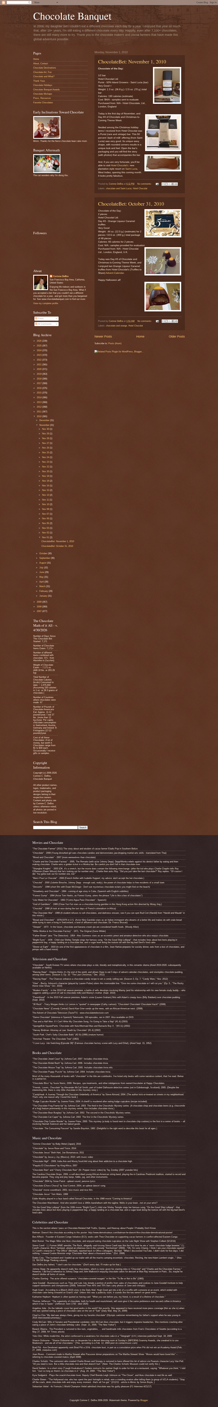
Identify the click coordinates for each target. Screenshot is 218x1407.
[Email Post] (157, 184)
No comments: (144, 184)
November (44, 425)
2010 (39, 416)
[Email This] (163, 184)
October (43, 553)
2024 (39, 350)
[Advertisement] (58, 203)
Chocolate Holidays (42, 85)
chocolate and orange (116, 325)
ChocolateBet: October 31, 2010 (131, 203)
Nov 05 (46, 523)
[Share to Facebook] (173, 184)
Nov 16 (46, 485)
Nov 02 (46, 532)
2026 (39, 341)
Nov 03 (46, 528)
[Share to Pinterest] (176, 184)
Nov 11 (46, 499)
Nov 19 (46, 476)
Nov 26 (46, 447)
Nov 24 (46, 457)
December (44, 420)
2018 (39, 378)
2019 (39, 374)
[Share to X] (169, 184)
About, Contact (40, 63)
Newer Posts (103, 336)
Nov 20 (46, 471)
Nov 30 (46, 429)
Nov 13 (46, 495)
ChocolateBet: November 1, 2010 (132, 61)
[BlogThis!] (166, 184)
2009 (39, 602)
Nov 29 (46, 433)
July (41, 567)
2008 (39, 606)
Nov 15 (46, 490)
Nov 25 (46, 452)
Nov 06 (46, 518)
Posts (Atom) (114, 343)
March (42, 586)
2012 (39, 407)
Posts (40, 318)
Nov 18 (46, 481)
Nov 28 (46, 438)
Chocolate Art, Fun (42, 72)
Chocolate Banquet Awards (46, 89)
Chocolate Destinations (44, 67)
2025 (39, 345)
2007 (39, 611)
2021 (39, 364)
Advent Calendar (115, 273)
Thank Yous (39, 81)
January (43, 596)
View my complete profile (45, 303)
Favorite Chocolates (43, 102)
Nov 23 (46, 462)
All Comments (44, 324)
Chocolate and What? (43, 76)
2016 (39, 388)
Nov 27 (46, 443)
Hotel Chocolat (140, 188)
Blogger (144, 1400)
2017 (39, 383)
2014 (39, 397)
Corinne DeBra (60, 276)
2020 (39, 369)
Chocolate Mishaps (42, 94)
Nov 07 (46, 514)
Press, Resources (42, 98)
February (44, 591)
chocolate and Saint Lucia (118, 188)
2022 (39, 359)
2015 (39, 392)
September (45, 558)
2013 (39, 402)
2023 (39, 355)
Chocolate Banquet (72, 16)
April (41, 581)
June (42, 572)
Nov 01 (46, 537)
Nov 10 (46, 504)
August (43, 563)
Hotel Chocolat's (119, 165)
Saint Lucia (131, 169)
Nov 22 (46, 466)
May (41, 577)
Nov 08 (46, 509)
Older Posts (177, 336)
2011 (39, 411)
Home (140, 336)
